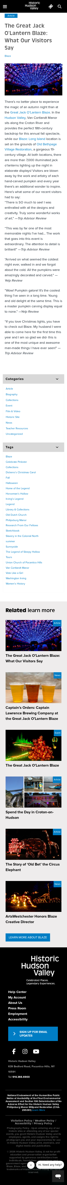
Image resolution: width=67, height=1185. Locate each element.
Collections (12, 400)
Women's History (15, 583)
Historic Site (13, 417)
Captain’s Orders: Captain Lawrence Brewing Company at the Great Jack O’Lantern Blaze (32, 713)
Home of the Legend (18, 488)
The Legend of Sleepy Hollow (23, 551)
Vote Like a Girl (14, 573)
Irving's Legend (14, 498)
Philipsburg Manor (16, 520)
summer (10, 541)
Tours (9, 557)
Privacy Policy (43, 1123)
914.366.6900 (21, 1077)
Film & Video (13, 411)
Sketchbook (12, 530)
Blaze (8, 56)
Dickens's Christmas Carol (21, 472)
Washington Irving (16, 578)
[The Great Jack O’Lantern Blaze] (33, 745)
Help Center (17, 992)
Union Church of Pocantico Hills (24, 562)
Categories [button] (15, 379)
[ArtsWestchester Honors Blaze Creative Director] (33, 896)
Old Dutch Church (16, 514)
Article (11, 15)
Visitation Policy (21, 1120)
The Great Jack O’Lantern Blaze (32, 765)
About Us (15, 1003)
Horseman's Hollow (17, 493)
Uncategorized (14, 434)
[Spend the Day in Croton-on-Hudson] (33, 792)
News (9, 422)
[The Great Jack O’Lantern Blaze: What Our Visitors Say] (33, 635)
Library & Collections (17, 509)
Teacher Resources (17, 428)
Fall (8, 477)
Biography (11, 394)
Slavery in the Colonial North (22, 536)
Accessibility (18, 1019)
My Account (17, 997)
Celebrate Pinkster (16, 461)
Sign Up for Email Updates (33, 1033)
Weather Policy (45, 1120)
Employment (17, 1014)
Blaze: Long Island (32, 139)
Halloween (12, 483)
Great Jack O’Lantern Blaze (30, 112)
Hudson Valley (15, 118)
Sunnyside (12, 546)
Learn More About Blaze (28, 937)
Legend (10, 504)
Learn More (38, 1110)
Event (9, 405)
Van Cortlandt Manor (17, 567)
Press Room (17, 1008)
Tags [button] (10, 447)
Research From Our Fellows (22, 525)
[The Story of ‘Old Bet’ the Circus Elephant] (33, 844)
